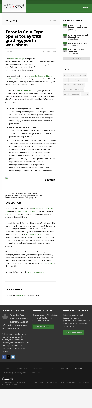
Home (6, 368)
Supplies (64, 368)
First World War (78, 85)
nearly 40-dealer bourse (27, 90)
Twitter (8, 357)
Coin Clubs (37, 368)
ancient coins (69, 75)
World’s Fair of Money (77, 43)
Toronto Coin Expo (16, 58)
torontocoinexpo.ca (36, 272)
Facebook (4, 357)
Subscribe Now (73, 332)
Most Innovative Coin (71, 94)
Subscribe (78, 368)
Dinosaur (67, 85)
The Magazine (21, 368)
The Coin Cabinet (46, 263)
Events (51, 368)
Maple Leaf (79, 89)
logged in (19, 295)
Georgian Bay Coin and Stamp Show (78, 36)
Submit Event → (43, 327)
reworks (85, 94)
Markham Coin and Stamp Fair (76, 50)
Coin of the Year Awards (78, 80)
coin (65, 80)
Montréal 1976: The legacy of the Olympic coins (77, 27)
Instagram (13, 357)
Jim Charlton (68, 89)
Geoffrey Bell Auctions (27, 211)
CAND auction (81, 75)
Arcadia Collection (12, 214)
